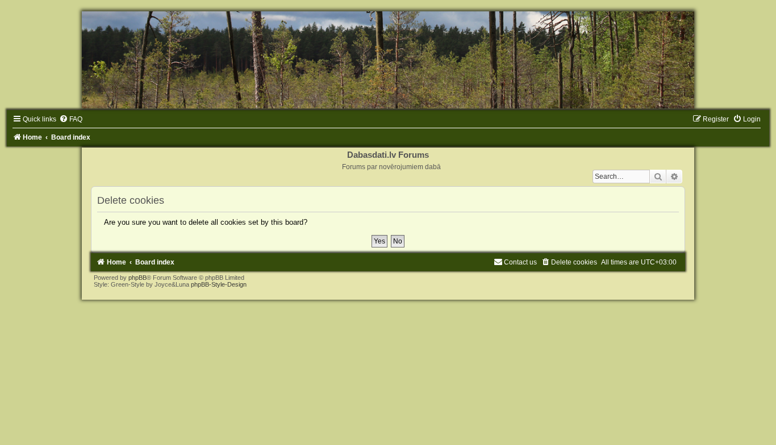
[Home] (388, 59)
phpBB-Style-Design (219, 284)
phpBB (137, 277)
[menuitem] (70, 119)
